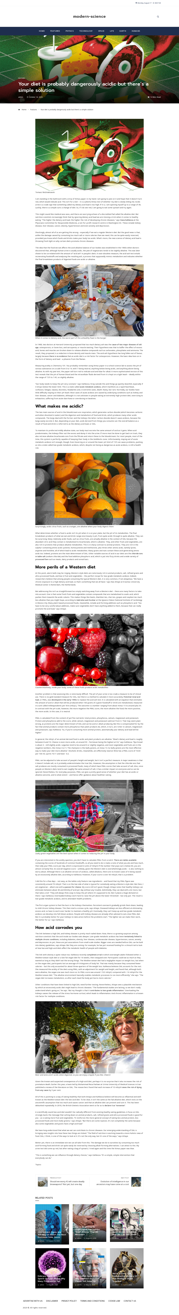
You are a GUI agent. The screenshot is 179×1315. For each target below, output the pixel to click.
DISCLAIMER (52, 1301)
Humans (136, 31)
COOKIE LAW (114, 1301)
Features (55, 31)
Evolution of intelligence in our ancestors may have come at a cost (112, 1181)
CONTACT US (130, 1301)
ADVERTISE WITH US (32, 1301)
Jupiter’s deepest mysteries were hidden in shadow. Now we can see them (126, 1232)
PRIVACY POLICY (69, 1301)
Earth (123, 31)
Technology (86, 31)
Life (112, 31)
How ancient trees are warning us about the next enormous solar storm (52, 1235)
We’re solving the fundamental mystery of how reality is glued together (124, 1277)
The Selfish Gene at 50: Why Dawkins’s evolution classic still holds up (87, 1279)
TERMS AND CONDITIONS (92, 1301)
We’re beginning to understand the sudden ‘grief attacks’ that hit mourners (87, 1230)
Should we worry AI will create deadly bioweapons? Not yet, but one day (67, 1181)
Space (101, 31)
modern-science (89, 16)
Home (42, 31)
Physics (70, 31)
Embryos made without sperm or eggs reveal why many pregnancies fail (51, 1279)
